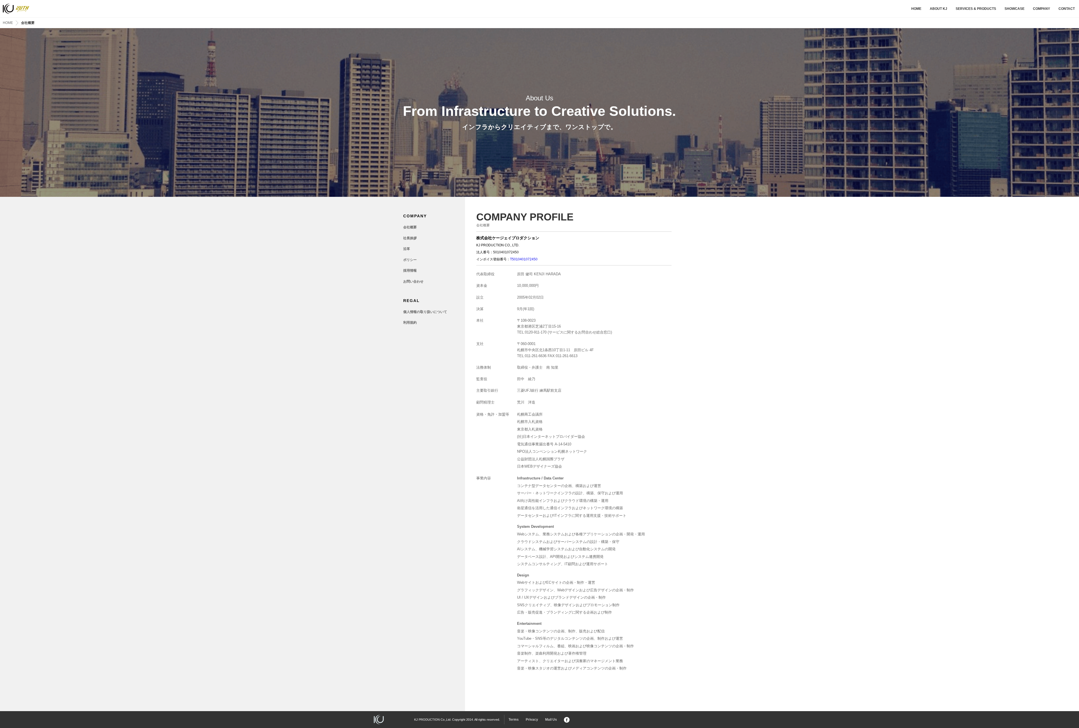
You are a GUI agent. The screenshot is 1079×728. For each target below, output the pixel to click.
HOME (916, 9)
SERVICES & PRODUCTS (976, 9)
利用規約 (410, 322)
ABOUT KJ (938, 9)
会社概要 (410, 227)
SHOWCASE (1014, 9)
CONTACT (1066, 9)
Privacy (532, 720)
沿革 (406, 249)
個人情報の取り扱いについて (425, 312)
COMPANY (1041, 9)
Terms (514, 720)
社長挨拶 (410, 238)
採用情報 (410, 270)
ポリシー (410, 260)
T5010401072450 (524, 259)
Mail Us (551, 720)
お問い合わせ (413, 281)
